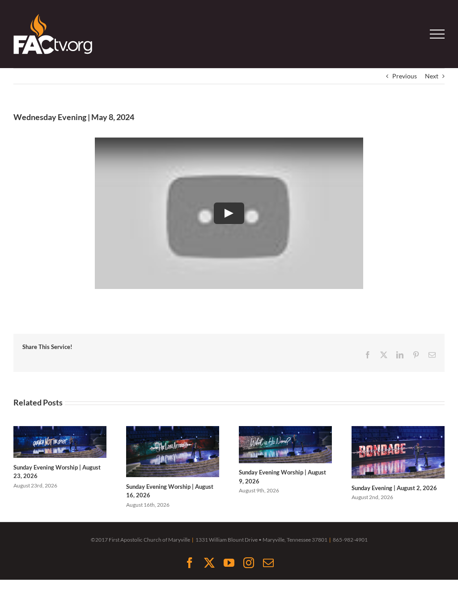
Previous (404, 76)
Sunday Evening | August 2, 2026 (394, 487)
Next (431, 76)
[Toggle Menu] (437, 34)
